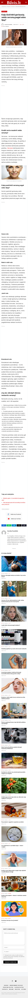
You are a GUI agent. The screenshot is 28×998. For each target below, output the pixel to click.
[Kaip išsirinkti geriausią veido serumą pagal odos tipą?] (14, 45)
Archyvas (17, 989)
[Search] (26, 2)
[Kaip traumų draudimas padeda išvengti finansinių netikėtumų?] (14, 735)
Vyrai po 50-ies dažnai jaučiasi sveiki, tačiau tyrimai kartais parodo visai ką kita (12, 601)
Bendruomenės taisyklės (16, 985)
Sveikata (13, 6)
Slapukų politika (19, 987)
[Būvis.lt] (14, 2)
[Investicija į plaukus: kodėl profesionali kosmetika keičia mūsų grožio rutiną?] (14, 661)
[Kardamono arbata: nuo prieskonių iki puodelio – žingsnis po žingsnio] (14, 760)
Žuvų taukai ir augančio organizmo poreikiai (12, 822)
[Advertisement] (14, 101)
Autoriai (23, 989)
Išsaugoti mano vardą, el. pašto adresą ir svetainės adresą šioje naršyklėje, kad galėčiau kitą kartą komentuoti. (13, 956)
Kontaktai (5, 989)
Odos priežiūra (5, 509)
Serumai (10, 148)
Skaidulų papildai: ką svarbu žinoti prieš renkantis (13, 648)
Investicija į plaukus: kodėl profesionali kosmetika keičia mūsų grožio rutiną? (11, 673)
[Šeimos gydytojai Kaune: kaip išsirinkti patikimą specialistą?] (14, 711)
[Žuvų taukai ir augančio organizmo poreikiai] (14, 810)
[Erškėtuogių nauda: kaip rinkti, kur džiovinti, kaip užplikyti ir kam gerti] (14, 785)
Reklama (11, 989)
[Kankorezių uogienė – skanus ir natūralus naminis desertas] (14, 884)
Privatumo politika (8, 987)
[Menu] (2, 2)
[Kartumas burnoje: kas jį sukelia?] (14, 909)
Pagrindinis (4, 6)
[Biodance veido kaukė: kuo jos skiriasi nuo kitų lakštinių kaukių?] (14, 686)
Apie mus (6, 985)
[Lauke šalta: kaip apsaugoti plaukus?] (14, 613)
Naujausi (8, 6)
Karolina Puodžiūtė (8, 24)
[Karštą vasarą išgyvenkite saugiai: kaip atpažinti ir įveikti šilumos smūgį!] (14, 859)
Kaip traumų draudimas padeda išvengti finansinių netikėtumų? (11, 747)
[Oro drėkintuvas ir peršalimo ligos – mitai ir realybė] (14, 834)
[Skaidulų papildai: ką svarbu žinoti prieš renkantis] (14, 637)
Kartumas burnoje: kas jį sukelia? (9, 920)
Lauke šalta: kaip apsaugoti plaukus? (10, 625)
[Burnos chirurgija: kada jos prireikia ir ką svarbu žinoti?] (14, 564)
